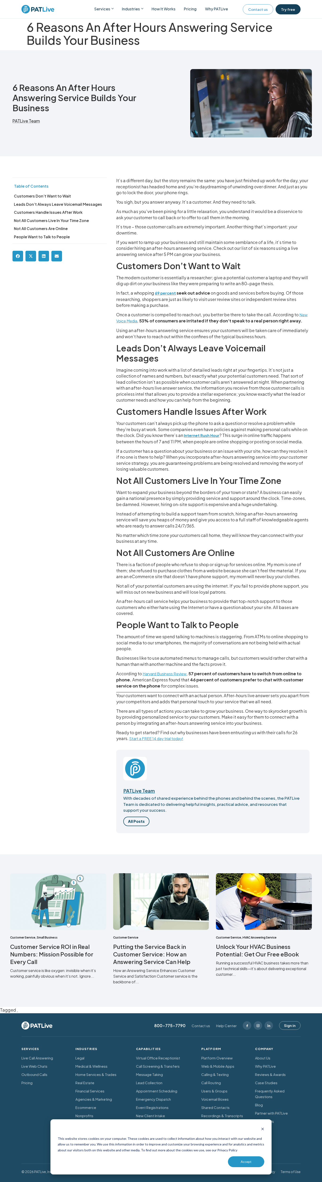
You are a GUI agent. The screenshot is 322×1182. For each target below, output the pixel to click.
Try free (288, 9)
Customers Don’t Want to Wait (42, 196)
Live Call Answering (37, 1058)
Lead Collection (149, 1082)
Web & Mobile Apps (217, 1066)
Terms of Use (291, 1172)
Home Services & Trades (95, 1074)
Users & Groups (214, 1091)
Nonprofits (84, 1115)
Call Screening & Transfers (158, 1066)
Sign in (290, 1025)
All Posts (136, 821)
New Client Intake (150, 1115)
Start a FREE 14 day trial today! (156, 738)
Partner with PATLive (271, 1113)
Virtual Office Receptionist (158, 1058)
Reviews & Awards (270, 1074)
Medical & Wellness (91, 1066)
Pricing (190, 8)
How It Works (163, 8)
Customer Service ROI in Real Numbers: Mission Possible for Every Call (51, 954)
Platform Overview (217, 1058)
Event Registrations (152, 1107)
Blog (259, 1105)
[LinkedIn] (268, 1025)
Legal (79, 1058)
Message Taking (149, 1074)
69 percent (165, 293)
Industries (131, 8)
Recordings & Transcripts (222, 1115)
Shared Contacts (215, 1107)
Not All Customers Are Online (41, 228)
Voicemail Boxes (215, 1099)
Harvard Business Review (164, 673)
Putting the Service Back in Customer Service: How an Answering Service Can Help (152, 954)
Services (102, 8)
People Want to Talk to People (42, 236)
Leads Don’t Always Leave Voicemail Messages (58, 204)
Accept (246, 1162)
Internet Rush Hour (201, 435)
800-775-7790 (170, 1025)
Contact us (258, 9)
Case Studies (266, 1082)
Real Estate (84, 1082)
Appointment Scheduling (156, 1091)
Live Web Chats (34, 1066)
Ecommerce (85, 1107)
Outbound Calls (34, 1074)
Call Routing (211, 1082)
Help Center (226, 1025)
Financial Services (89, 1091)
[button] (17, 256)
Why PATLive (216, 8)
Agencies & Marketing (93, 1099)
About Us (262, 1058)
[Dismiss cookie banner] (262, 1130)
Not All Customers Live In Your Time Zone (51, 220)
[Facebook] (247, 1025)
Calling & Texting (215, 1074)
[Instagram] (258, 1025)
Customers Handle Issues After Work (48, 212)
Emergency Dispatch (153, 1099)
